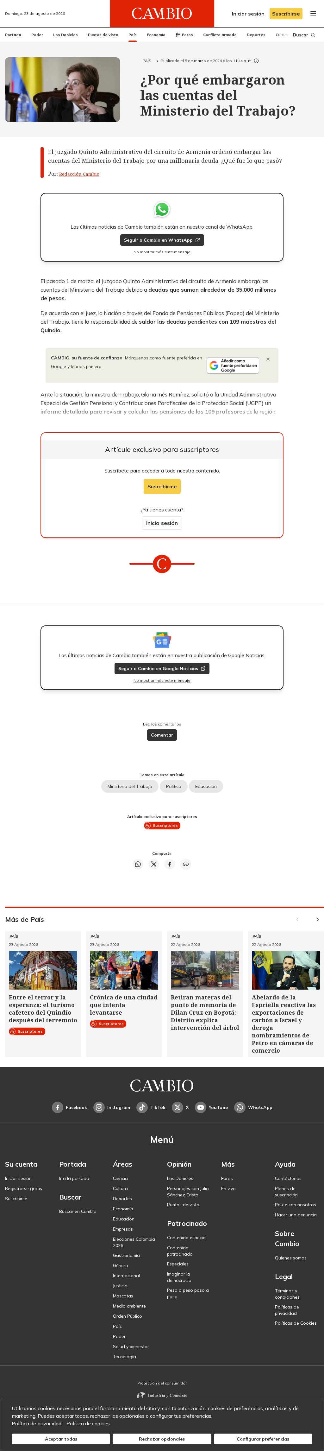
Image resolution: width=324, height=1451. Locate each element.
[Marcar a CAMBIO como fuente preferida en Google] (233, 365)
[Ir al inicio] (162, 13)
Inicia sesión (162, 523)
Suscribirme (162, 486)
